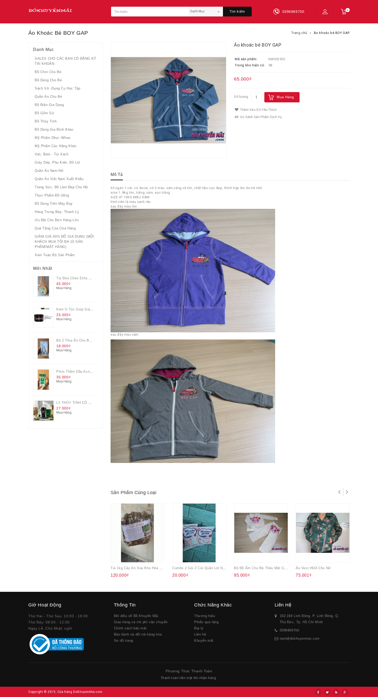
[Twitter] (327, 692)
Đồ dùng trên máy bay (54, 203)
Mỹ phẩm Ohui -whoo (52, 138)
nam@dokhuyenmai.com (300, 638)
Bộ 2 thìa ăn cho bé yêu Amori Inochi (88, 340)
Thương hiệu (204, 616)
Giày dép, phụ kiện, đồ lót (57, 162)
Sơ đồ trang (123, 640)
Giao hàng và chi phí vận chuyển (141, 622)
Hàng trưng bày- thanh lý (57, 212)
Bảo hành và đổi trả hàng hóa (138, 634)
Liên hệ (200, 634)
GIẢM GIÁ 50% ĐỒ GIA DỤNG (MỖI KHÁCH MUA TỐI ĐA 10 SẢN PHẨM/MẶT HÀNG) (64, 242)
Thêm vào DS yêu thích (258, 110)
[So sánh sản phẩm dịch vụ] (139, 555)
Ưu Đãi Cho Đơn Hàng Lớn (57, 220)
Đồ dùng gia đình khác (54, 129)
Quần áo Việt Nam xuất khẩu (59, 179)
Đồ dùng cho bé (48, 80)
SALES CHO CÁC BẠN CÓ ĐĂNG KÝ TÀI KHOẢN (65, 61)
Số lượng (241, 97)
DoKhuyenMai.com (87, 692)
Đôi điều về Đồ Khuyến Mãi (136, 616)
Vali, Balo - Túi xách (52, 154)
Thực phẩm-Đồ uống (52, 195)
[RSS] (336, 692)
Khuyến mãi (203, 640)
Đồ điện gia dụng (49, 105)
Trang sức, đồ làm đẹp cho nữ (61, 187)
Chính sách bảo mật (130, 628)
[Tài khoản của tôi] (325, 11)
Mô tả (117, 174)
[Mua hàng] (119, 555)
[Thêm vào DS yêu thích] (129, 555)
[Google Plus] (345, 692)
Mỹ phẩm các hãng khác (56, 146)
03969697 (287, 630)
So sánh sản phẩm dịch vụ (260, 117)
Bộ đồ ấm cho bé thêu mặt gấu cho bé (267, 568)
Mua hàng (285, 97)
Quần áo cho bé (48, 97)
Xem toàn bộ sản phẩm (55, 255)
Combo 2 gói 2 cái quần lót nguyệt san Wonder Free (216, 568)
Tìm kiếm (237, 11)
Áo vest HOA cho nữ (313, 568)
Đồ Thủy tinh (46, 121)
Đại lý (199, 628)
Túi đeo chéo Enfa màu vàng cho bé (87, 278)
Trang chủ (299, 33)
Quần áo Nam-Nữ (49, 171)
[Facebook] (318, 692)
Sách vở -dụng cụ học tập (57, 88)
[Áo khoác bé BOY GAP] (168, 100)
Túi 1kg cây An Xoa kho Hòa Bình (139, 568)
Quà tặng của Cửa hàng (55, 228)
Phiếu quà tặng (206, 622)
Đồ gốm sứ (44, 113)
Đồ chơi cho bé (48, 72)
